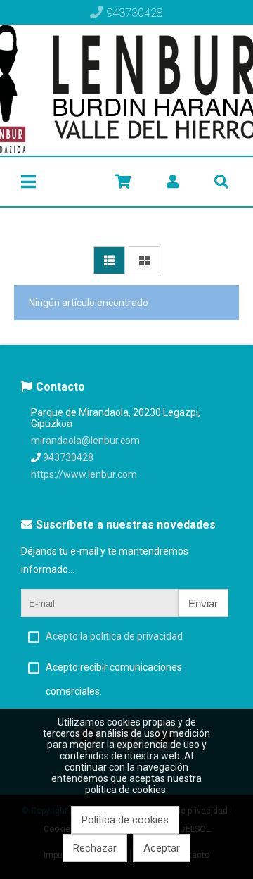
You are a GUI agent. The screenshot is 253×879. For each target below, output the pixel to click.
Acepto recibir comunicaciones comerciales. (114, 679)
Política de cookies (125, 820)
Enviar (203, 603)
